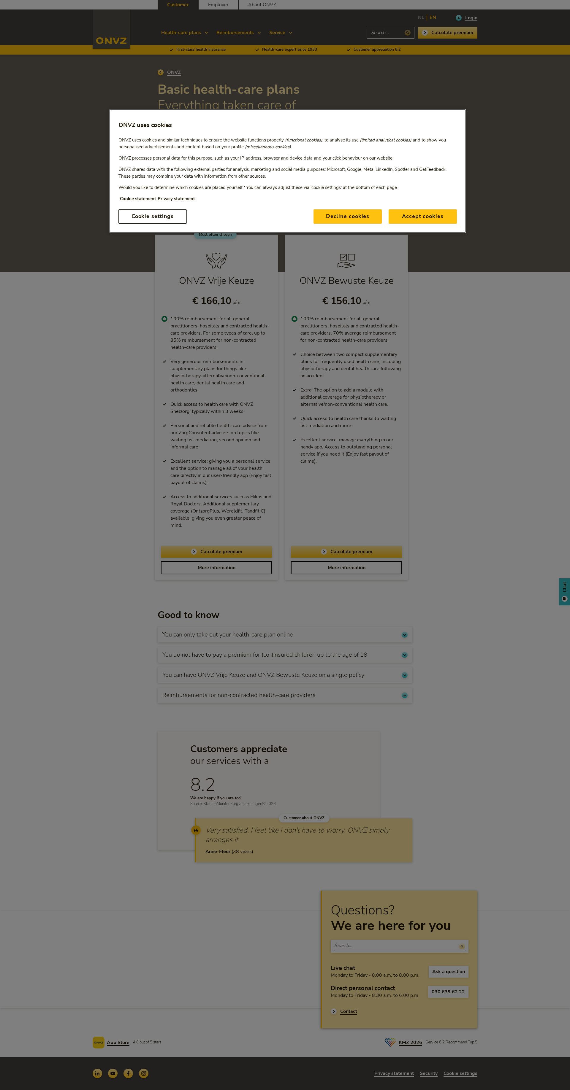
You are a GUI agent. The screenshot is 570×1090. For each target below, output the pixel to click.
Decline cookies (348, 216)
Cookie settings (153, 216)
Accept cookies (423, 216)
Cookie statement (138, 199)
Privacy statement (176, 199)
